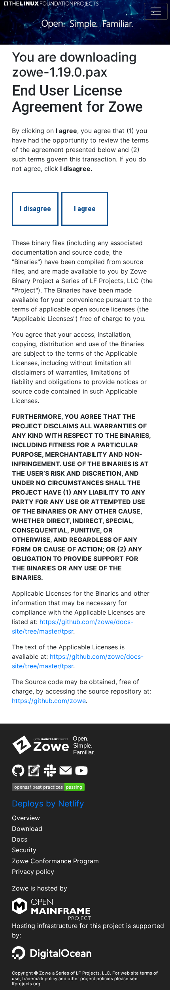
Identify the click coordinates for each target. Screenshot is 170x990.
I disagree (35, 208)
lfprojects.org (26, 983)
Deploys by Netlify (48, 803)
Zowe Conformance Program (55, 861)
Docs (19, 839)
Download (27, 828)
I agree (85, 208)
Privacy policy (33, 872)
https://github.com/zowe (49, 701)
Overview (26, 818)
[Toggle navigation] (155, 11)
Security (24, 850)
